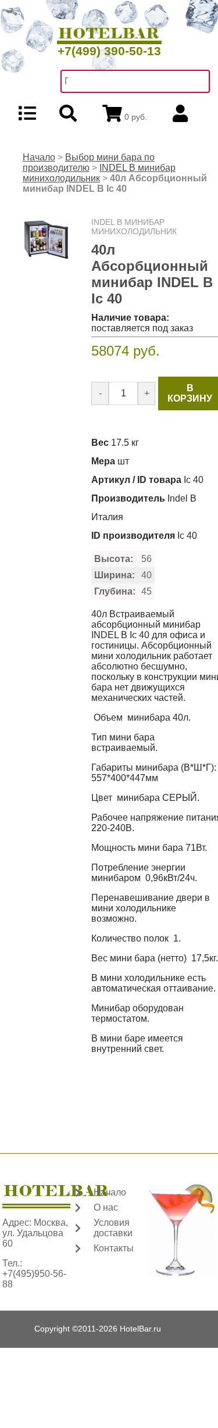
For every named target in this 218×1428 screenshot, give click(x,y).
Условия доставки (113, 1228)
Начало (39, 157)
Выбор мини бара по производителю (89, 162)
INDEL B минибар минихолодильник (99, 173)
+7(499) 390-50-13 (109, 51)
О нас (106, 1207)
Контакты (114, 1248)
